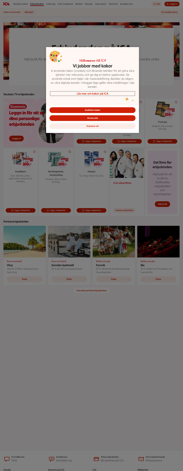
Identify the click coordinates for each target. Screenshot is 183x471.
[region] (92, 90)
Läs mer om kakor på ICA (92, 93)
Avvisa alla (92, 118)
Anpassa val (92, 126)
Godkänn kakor (92, 110)
